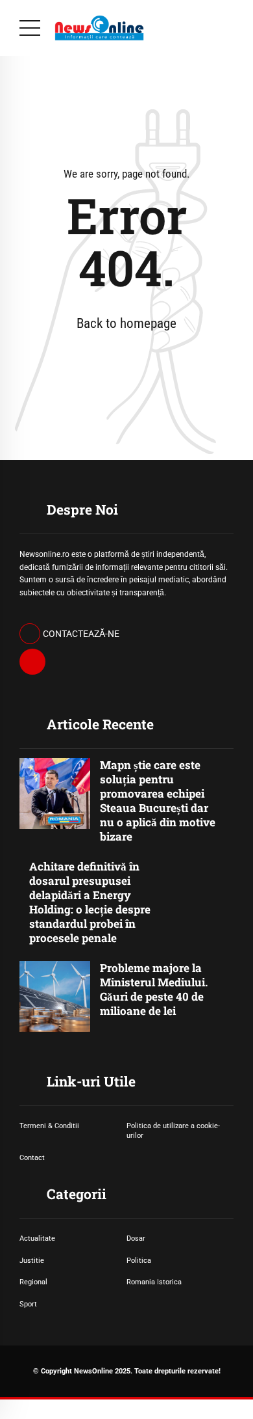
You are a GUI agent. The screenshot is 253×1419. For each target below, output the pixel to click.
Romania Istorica (154, 1281)
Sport (28, 1303)
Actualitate (37, 1238)
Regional (33, 1281)
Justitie (31, 1260)
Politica (138, 1260)
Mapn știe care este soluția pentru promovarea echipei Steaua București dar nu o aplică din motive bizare (157, 800)
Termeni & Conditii (49, 1125)
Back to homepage (126, 323)
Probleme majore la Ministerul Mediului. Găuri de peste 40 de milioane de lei (154, 989)
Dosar (135, 1238)
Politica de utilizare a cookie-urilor (173, 1130)
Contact (32, 1157)
